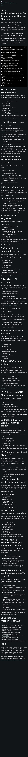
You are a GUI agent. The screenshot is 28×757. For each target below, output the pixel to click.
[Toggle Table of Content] (24, 47)
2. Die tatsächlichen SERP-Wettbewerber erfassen (13, 55)
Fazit (3, 85)
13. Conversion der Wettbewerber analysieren (12, 73)
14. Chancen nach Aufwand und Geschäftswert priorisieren (12, 75)
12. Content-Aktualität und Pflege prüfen (11, 71)
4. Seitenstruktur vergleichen (8, 58)
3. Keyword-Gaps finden (7, 57)
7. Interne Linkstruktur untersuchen (10, 63)
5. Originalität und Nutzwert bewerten (10, 60)
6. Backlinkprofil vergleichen (8, 62)
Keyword (3, 131)
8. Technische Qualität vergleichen (9, 65)
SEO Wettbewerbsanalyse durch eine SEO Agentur (13, 660)
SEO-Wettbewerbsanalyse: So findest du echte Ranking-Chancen (12, 50)
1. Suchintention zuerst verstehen (9, 54)
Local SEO (6, 635)
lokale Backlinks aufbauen (11, 305)
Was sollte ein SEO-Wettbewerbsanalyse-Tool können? (12, 81)
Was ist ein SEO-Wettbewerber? (9, 52)
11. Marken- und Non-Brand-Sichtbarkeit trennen (13, 69)
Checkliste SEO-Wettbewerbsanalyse (10, 83)
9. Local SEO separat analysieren (9, 66)
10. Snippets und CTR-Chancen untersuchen (12, 68)
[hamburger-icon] (25, 4)
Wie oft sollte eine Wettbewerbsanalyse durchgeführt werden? (13, 78)
